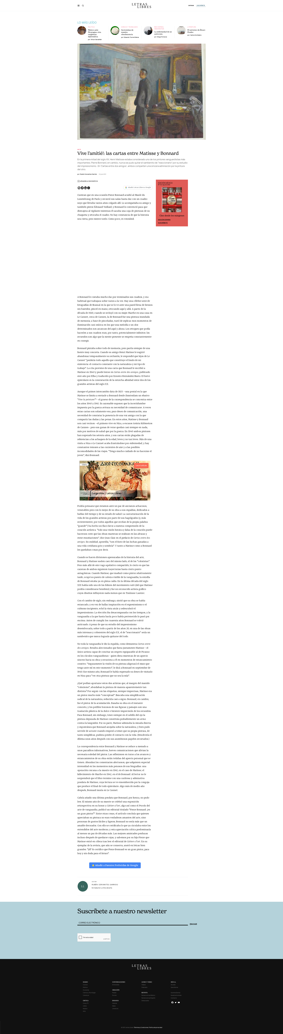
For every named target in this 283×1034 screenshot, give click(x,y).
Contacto (174, 998)
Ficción (114, 995)
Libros (85, 1006)
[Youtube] (178, 1002)
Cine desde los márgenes (172, 215)
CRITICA (86, 1000)
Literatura (191, 27)
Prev (159, 203)
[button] (78, 5)
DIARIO (85, 982)
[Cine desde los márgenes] (172, 200)
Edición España (164, 220)
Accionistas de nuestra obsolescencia (127, 32)
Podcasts (144, 987)
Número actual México (148, 995)
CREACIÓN (115, 990)
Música (85, 1008)
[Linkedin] (85, 187)
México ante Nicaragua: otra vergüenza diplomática (94, 33)
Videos (144, 985)
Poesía (114, 993)
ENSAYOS (115, 1000)
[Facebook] (79, 187)
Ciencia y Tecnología (129, 27)
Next (185, 203)
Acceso (173, 985)
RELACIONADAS (107, 898)
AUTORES (171, 898)
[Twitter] (82, 187)
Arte (79, 149)
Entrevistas (115, 985)
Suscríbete (163, 223)
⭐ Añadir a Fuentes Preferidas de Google (115, 865)
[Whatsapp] (88, 187)
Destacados (145, 1001)
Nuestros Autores (176, 995)
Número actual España (148, 998)
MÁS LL (173, 982)
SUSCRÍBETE (201, 5)
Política (91, 27)
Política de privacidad (155, 1027)
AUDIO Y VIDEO (147, 982)
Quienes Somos (175, 993)
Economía (86, 990)
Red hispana (158, 27)
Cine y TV (85, 1003)
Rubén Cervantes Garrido (105, 885)
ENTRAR (191, 5)
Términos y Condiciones (141, 1027)
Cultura (85, 985)
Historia (114, 1003)
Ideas (114, 1006)
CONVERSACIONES (118, 982)
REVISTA (145, 992)
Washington (159, 29)
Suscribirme (174, 987)
